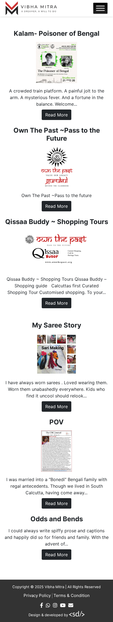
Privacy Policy (37, 595)
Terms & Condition (71, 595)
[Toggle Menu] (100, 8)
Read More (56, 115)
